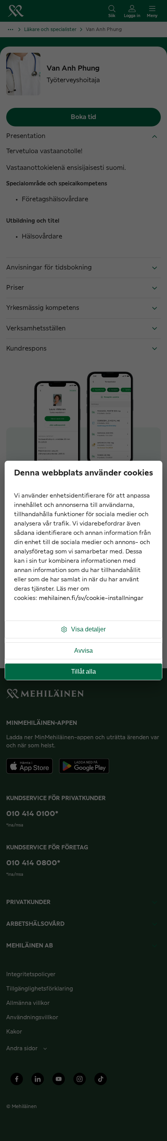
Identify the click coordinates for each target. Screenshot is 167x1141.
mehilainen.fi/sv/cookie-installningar (91, 598)
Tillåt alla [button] (83, 671)
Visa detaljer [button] (88, 629)
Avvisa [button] (83, 650)
